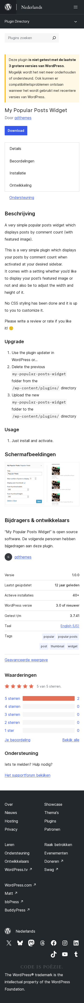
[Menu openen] (76, 7)
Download (16, 131)
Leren (9, 844)
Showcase (53, 804)
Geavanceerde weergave (26, 659)
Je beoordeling (17, 739)
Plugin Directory (17, 21)
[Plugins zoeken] (54, 38)
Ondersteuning (21, 197)
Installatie (18, 173)
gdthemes (23, 117)
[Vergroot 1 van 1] (73, 468)
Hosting (11, 821)
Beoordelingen (22, 161)
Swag (51, 869)
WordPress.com (20, 885)
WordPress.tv (18, 869)
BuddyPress (17, 910)
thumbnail (57, 646)
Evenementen (56, 853)
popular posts (67, 636)
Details (15, 148)
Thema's (51, 812)
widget (72, 646)
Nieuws (11, 812)
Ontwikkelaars (17, 861)
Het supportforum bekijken (27, 775)
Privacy (11, 829)
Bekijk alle (70, 739)
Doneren (54, 861)
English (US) (70, 626)
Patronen (52, 829)
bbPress (14, 901)
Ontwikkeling (21, 185)
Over (9, 804)
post (44, 646)
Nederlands (25, 931)
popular (49, 636)
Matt (11, 893)
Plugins (50, 821)
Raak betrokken (58, 844)
